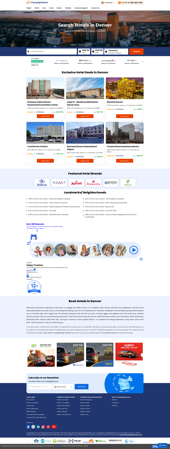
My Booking (108, 2)
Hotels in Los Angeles (63, 403)
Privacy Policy (30, 400)
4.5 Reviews (40, 112)
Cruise (51, 8)
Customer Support (81, 8)
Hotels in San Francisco (64, 414)
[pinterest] (48, 427)
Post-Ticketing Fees (32, 408)
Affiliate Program (31, 411)
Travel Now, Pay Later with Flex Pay (36, 417)
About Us (114, 400)
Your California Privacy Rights (35, 414)
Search (136, 51)
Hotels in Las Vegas (62, 400)
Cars (44, 8)
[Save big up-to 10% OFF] (70, 355)
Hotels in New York (62, 408)
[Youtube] (54, 427)
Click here (58, 446)
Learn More (30, 270)
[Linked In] (38, 427)
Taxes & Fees (30, 405)
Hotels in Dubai (84, 403)
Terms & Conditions (32, 403)
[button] (130, 441)
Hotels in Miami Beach (63, 405)
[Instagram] (43, 427)
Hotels (37, 8)
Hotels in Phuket (84, 405)
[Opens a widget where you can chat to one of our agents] (162, 445)
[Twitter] (33, 427)
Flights (28, 8)
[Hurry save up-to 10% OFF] (129, 355)
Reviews (68, 8)
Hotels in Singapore (86, 400)
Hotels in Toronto (85, 411)
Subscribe (81, 387)
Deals (59, 8)
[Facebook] (28, 428)
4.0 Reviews (119, 109)
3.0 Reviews (80, 112)
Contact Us (95, 8)
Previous (27, 62)
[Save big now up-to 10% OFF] (41, 355)
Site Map (114, 405)
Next (143, 62)
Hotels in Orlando (62, 411)
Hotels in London (85, 408)
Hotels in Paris (84, 414)
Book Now (45, 116)
